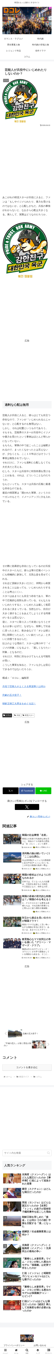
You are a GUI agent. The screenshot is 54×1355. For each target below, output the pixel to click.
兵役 (18, 715)
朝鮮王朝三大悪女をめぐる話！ (19, 703)
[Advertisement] (27, 155)
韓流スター (29, 715)
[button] (48, 1153)
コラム (8, 715)
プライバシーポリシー (14, 1345)
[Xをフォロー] (27, 807)
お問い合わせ (40, 1345)
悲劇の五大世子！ (12, 695)
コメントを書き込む (27, 1067)
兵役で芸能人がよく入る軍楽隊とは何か (24, 686)
